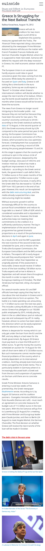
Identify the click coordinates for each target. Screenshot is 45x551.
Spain (15, 81)
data (4, 125)
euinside (10, 4)
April (15, 236)
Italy (24, 81)
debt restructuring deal (20, 192)
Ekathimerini (7, 391)
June (31, 236)
